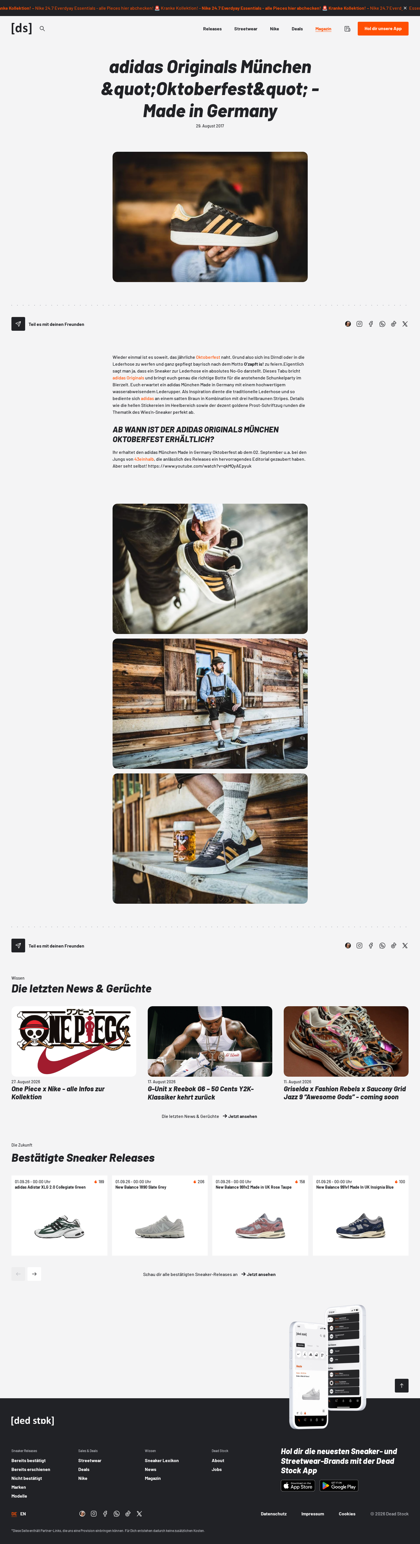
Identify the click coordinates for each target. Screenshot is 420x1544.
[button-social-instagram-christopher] (348, 323)
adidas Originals (128, 377)
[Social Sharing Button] (18, 324)
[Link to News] (42, 28)
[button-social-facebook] (370, 323)
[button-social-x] (405, 323)
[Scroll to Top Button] (402, 1386)
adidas (147, 398)
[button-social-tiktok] (393, 323)
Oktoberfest (208, 357)
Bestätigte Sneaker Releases (83, 1157)
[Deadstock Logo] (21, 28)
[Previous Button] (18, 1274)
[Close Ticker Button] (405, 8)
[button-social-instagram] (359, 323)
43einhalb (144, 459)
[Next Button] (34, 1274)
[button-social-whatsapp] (382, 323)
